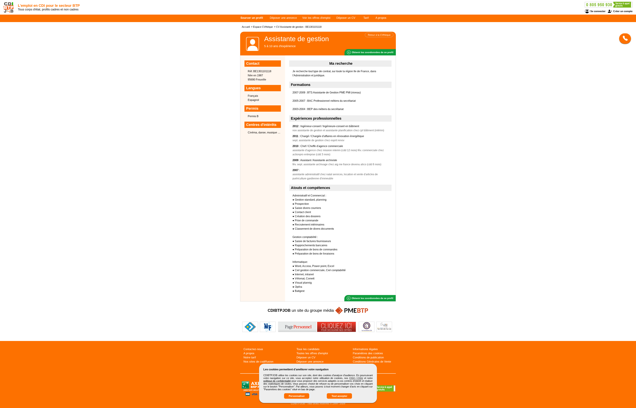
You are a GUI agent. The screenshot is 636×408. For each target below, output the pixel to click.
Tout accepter (339, 396)
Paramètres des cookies (368, 353)
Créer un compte (622, 11)
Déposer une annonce (283, 17)
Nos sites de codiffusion (258, 361)
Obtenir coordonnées (372, 52)
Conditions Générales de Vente (372, 361)
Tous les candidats (307, 349)
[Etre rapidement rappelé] (624, 38)
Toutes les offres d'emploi (312, 353)
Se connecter (598, 11)
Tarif (366, 17)
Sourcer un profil (251, 17)
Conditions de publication (368, 357)
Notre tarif (249, 357)
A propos (380, 17)
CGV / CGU (356, 378)
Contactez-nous (253, 349)
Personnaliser (297, 396)
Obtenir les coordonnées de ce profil (372, 298)
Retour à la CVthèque (379, 35)
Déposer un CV (345, 17)
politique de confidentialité (277, 380)
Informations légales (365, 349)
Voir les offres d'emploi (316, 17)
